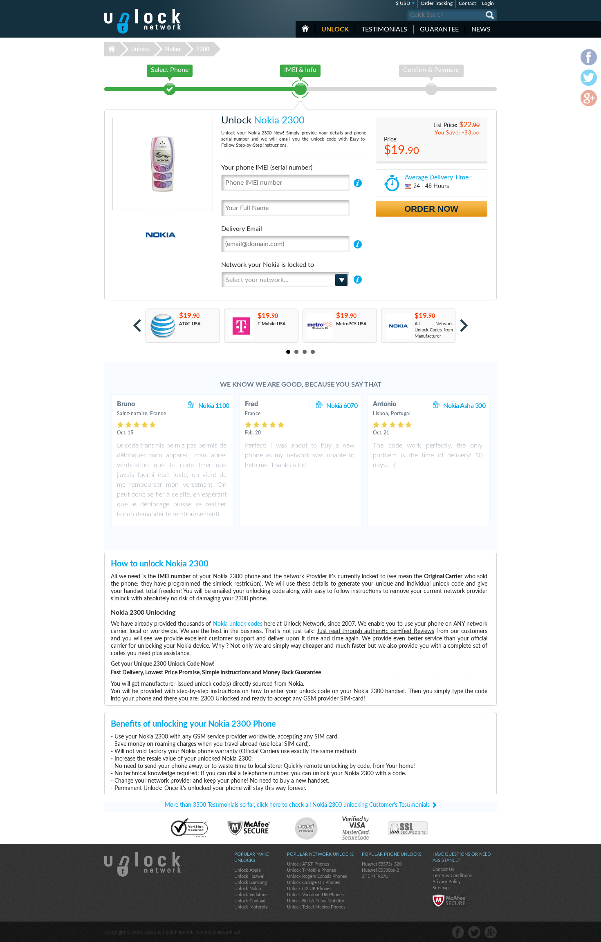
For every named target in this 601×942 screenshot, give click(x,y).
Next (464, 325)
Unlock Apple (247, 870)
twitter (474, 932)
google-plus (490, 932)
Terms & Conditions (452, 875)
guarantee (439, 29)
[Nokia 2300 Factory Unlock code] (398, 326)
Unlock (335, 29)
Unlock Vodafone (251, 895)
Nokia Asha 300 (464, 406)
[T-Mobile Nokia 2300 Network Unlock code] (241, 326)
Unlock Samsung (250, 882)
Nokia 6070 (341, 406)
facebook (458, 932)
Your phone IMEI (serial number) (266, 167)
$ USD (403, 3)
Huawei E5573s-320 (381, 864)
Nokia (172, 49)
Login (488, 3)
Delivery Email (241, 229)
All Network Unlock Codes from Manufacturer (434, 330)
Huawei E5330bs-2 (380, 870)
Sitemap (441, 888)
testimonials (384, 29)
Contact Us (443, 869)
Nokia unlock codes (237, 624)
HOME (305, 28)
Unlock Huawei (249, 876)
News (481, 29)
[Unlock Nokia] (132, 234)
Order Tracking (437, 3)
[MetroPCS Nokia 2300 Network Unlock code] (319, 326)
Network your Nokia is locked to (267, 265)
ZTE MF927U (375, 876)
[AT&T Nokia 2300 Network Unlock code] (162, 326)
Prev (137, 325)
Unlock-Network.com (142, 864)
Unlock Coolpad (249, 901)
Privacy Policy (447, 881)
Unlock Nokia (247, 888)
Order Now (431, 208)
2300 (202, 49)
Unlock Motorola (250, 907)
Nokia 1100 (213, 406)
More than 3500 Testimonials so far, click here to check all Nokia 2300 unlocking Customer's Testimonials (297, 805)
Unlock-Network (142, 21)
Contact (467, 3)
